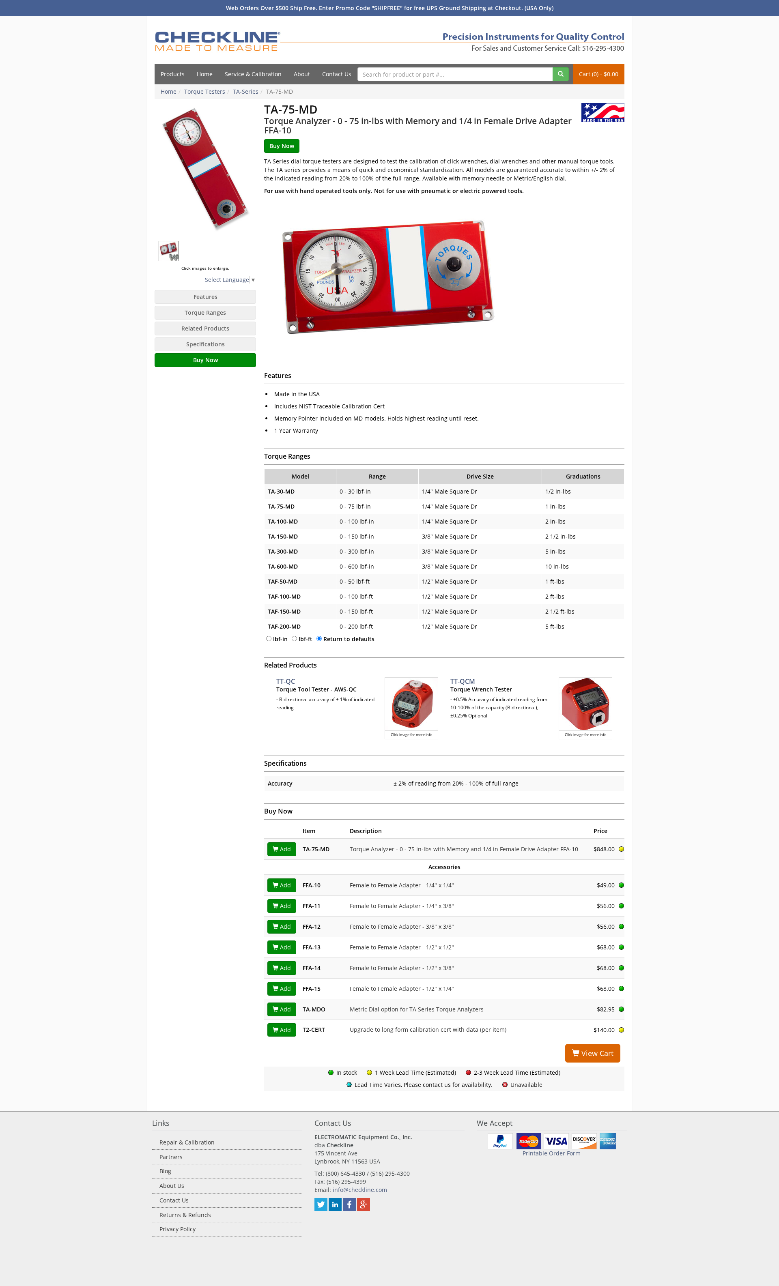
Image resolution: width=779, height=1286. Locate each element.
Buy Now (205, 360)
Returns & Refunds (185, 1215)
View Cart (596, 1053)
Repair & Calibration (187, 1142)
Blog (165, 1171)
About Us (171, 1185)
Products (173, 74)
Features (205, 297)
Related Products (205, 328)
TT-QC (285, 681)
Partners (171, 1157)
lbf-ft (305, 639)
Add (284, 849)
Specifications (205, 344)
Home (205, 74)
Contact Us (336, 74)
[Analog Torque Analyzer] (205, 170)
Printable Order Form (552, 1153)
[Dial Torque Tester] (169, 251)
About (302, 74)
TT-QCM (462, 681)
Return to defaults (348, 639)
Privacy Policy (177, 1229)
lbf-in (280, 639)
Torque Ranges (205, 312)
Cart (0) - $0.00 (598, 74)
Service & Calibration (253, 74)
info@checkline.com (360, 1190)
